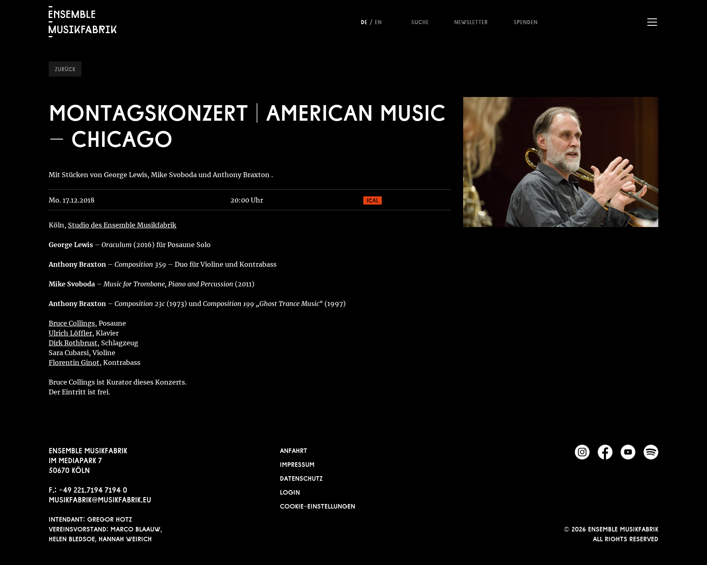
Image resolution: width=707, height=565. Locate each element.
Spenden (525, 21)
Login (290, 491)
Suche (420, 21)
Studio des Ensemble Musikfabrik (122, 225)
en (378, 21)
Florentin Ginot (74, 362)
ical (372, 200)
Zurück (65, 68)
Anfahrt (293, 449)
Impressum (297, 463)
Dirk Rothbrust (73, 343)
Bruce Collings (72, 323)
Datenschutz (301, 477)
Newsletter (471, 21)
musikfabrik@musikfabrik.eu (100, 498)
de (364, 21)
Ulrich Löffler (70, 333)
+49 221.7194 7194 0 (93, 489)
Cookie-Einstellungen (317, 505)
